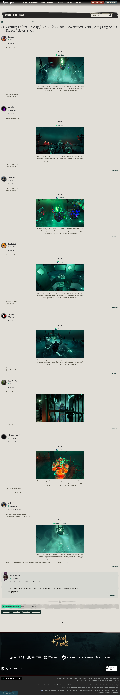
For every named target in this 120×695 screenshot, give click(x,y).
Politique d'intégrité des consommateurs (108, 692)
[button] (11, 678)
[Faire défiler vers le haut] (5, 693)
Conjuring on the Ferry (61, 523)
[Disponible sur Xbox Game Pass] (86, 657)
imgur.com (61, 197)
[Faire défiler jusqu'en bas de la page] (15, 693)
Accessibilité (114, 690)
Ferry (61, 262)
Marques (107, 690)
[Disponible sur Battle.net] (103, 657)
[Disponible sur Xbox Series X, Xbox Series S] (17, 657)
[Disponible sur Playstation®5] (34, 657)
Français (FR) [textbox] (10, 678)
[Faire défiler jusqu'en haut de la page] (3, 693)
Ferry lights (61, 55)
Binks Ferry (61, 125)
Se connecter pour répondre (11, 606)
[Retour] (55, 622)
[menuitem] (25, 2)
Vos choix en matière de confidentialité (54, 690)
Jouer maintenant (97, 3)
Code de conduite (98, 690)
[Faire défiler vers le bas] (13, 693)
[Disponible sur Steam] (68, 657)
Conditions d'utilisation (72, 690)
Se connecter (112, 3)
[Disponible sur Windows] (51, 657)
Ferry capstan (61, 329)
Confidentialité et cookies (85, 690)
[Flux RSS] (2, 22)
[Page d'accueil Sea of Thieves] (9, 2)
